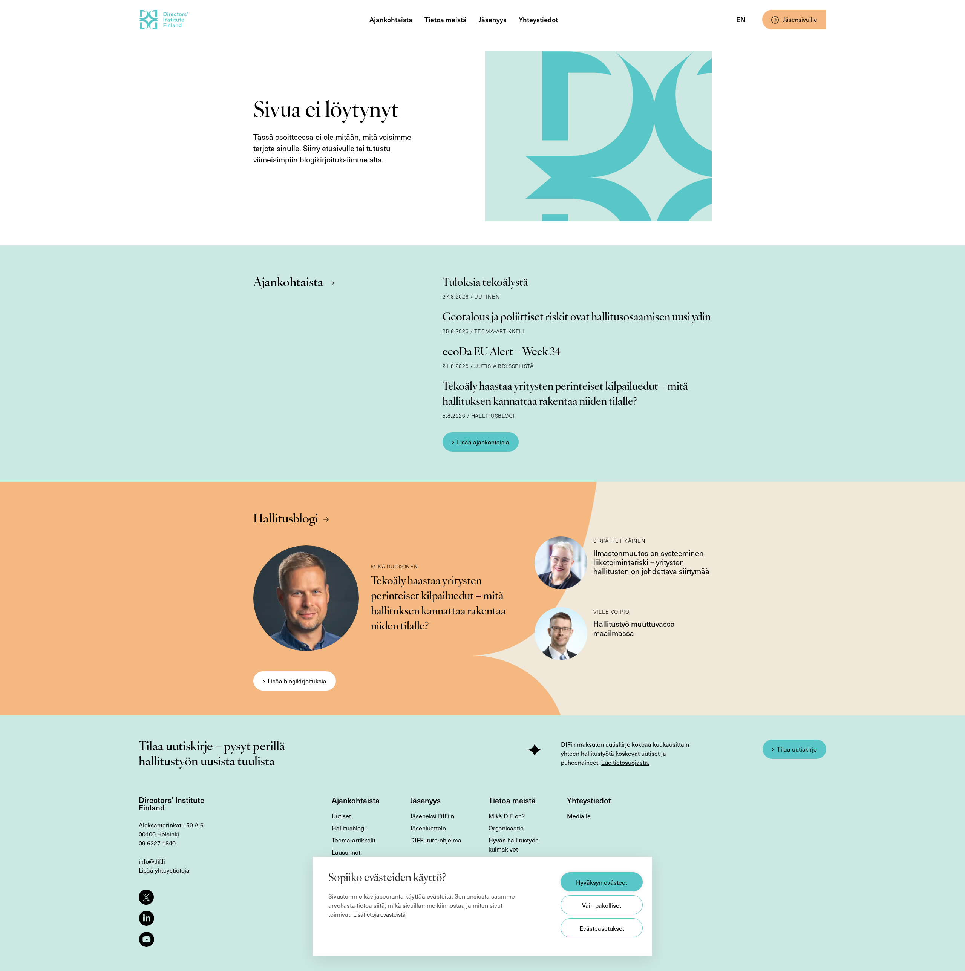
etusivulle (338, 148)
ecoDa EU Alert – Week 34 (502, 352)
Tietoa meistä (445, 19)
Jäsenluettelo (428, 827)
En (741, 19)
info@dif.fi (152, 860)
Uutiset (341, 815)
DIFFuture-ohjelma (435, 839)
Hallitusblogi (285, 519)
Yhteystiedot (538, 19)
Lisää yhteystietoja (164, 870)
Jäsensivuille (800, 19)
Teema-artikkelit (353, 839)
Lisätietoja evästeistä (379, 914)
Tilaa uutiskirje (797, 749)
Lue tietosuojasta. (625, 762)
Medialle (579, 815)
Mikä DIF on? (507, 815)
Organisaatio (506, 827)
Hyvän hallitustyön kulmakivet (514, 844)
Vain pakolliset (601, 905)
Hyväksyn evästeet (601, 882)
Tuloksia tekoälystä (485, 283)
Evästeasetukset (601, 928)
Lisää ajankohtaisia (483, 441)
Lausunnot (346, 851)
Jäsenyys (493, 19)
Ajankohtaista (390, 19)
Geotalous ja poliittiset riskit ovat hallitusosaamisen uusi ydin (577, 317)
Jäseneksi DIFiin (432, 815)
